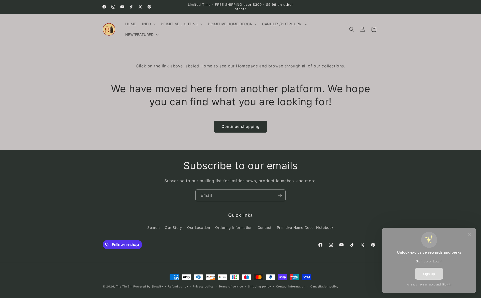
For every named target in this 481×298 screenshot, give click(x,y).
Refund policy (178, 286)
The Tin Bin (124, 286)
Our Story (173, 227)
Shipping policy (259, 286)
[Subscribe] (279, 195)
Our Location (198, 227)
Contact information (290, 286)
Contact (265, 227)
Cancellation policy (324, 286)
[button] (148, 24)
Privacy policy (203, 286)
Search (153, 227)
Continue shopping (240, 126)
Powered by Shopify (148, 286)
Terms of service (231, 286)
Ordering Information (233, 227)
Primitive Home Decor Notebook (305, 227)
